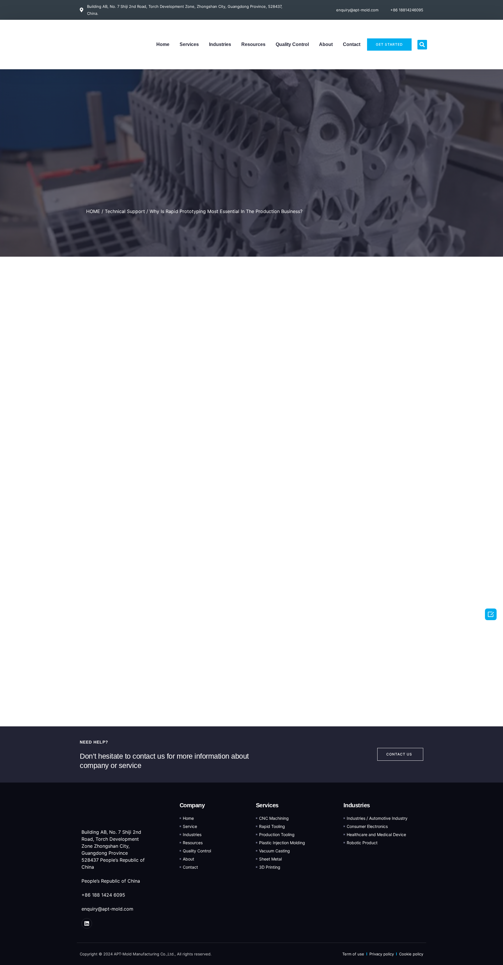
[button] (422, 44)
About (326, 44)
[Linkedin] (87, 923)
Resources (253, 44)
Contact (351, 44)
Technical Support (125, 211)
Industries (220, 44)
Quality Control (292, 44)
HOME (93, 211)
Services (189, 44)
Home (162, 44)
